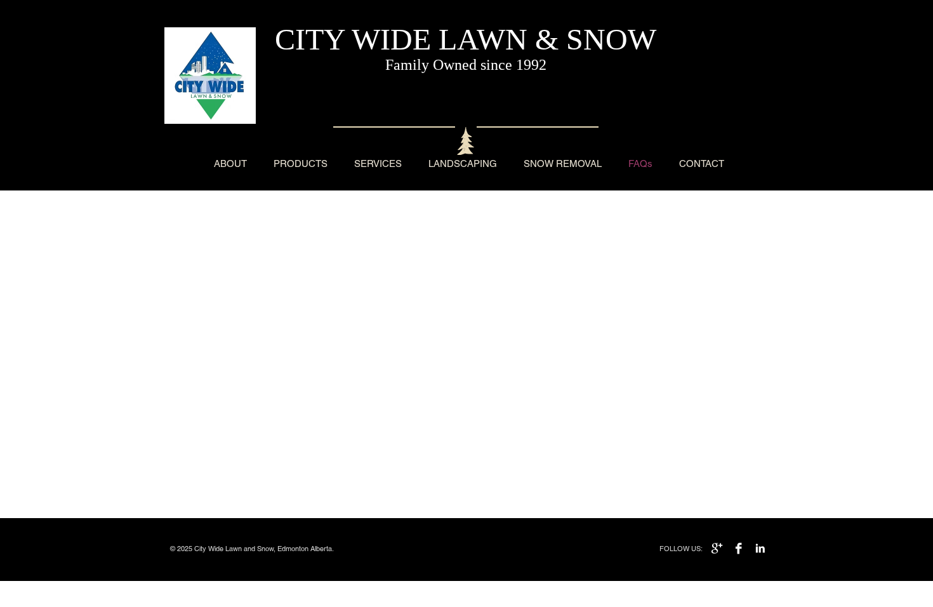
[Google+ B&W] (716, 548)
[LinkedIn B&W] (760, 548)
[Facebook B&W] (738, 548)
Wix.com (351, 548)
